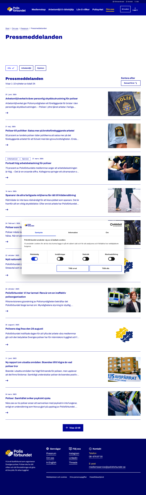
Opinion (40, 68)
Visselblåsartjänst (96, 477)
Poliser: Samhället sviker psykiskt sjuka (27, 398)
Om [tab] (107, 232)
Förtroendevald (119, 1)
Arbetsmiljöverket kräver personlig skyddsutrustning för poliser (41, 98)
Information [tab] (73, 232)
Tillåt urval (72, 268)
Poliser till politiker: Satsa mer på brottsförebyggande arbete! (39, 130)
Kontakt (130, 1)
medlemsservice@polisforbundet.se (107, 467)
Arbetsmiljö (26, 68)
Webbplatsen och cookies (56, 477)
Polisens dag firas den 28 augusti (24, 328)
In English (51, 462)
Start (7, 28)
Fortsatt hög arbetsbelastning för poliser (28, 163)
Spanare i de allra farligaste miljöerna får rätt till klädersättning (40, 195)
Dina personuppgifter (78, 477)
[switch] (60, 259)
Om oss (15, 28)
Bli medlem (125, 9)
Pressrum (24, 28)
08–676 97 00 (96, 456)
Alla (9, 68)
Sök (137, 1)
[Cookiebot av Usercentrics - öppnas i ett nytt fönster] (112, 225)
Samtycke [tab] (39, 232)
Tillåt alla (105, 268)
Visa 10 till (74, 428)
